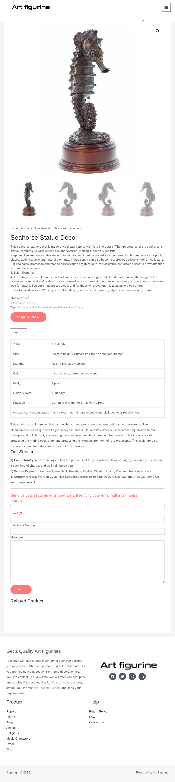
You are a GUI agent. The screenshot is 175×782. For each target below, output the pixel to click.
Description (18, 332)
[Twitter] (122, 676)
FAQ (92, 716)
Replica (11, 711)
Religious (12, 733)
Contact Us (96, 722)
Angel (10, 722)
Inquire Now (28, 317)
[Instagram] (132, 676)
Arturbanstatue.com (47, 687)
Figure (10, 716)
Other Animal (42, 228)
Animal (25, 228)
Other (10, 744)
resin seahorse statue (51, 307)
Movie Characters (18, 738)
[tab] (18, 332)
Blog (9, 749)
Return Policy (98, 711)
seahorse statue (27, 307)
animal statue (74, 307)
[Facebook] (112, 676)
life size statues (61, 682)
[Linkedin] (142, 676)
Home (14, 228)
